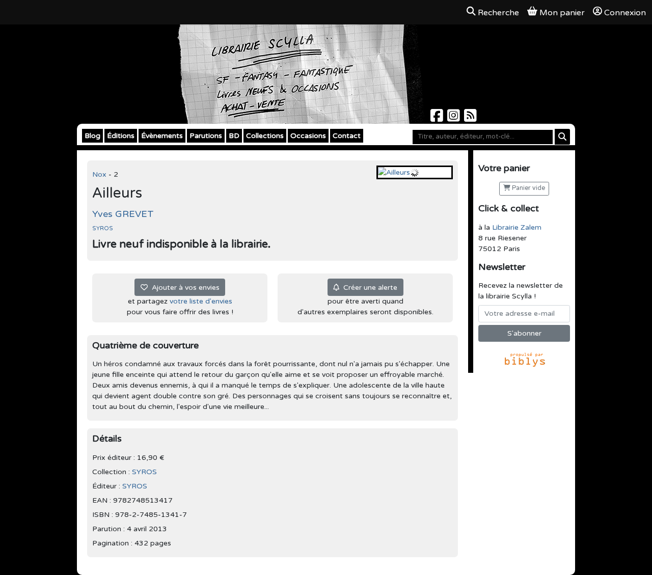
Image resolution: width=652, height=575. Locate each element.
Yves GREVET (123, 214)
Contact (347, 135)
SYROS (102, 228)
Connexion (625, 13)
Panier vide (527, 188)
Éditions (120, 135)
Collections (265, 135)
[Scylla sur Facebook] (437, 118)
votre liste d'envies (201, 301)
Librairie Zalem (516, 227)
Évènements (162, 135)
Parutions (205, 135)
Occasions (308, 135)
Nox (100, 174)
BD (234, 135)
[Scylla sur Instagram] (454, 118)
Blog (92, 135)
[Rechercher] (562, 137)
